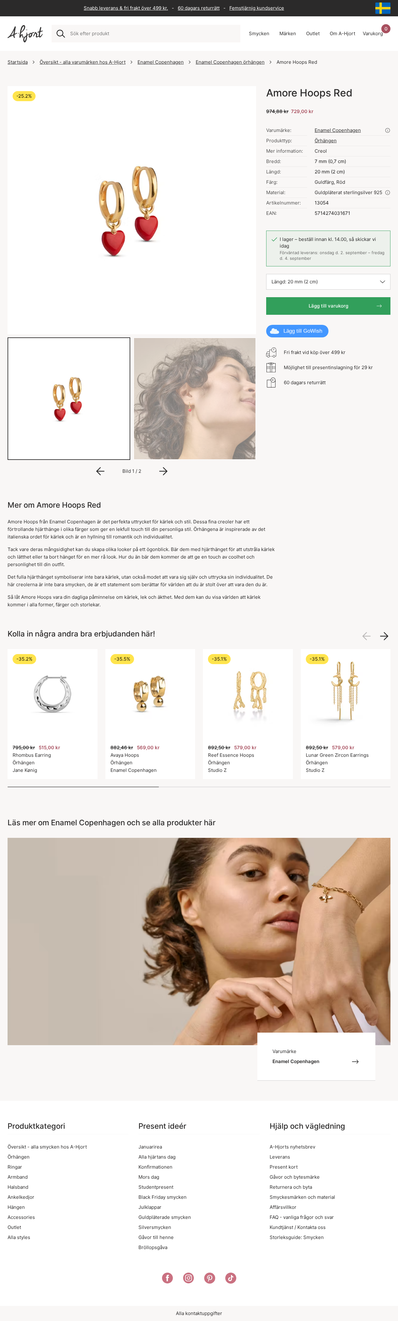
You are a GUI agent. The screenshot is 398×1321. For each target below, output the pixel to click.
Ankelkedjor (21, 1197)
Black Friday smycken (162, 1197)
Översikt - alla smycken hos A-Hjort (47, 1147)
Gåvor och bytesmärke (295, 1177)
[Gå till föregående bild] (100, 471)
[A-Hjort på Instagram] (188, 1279)
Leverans (280, 1157)
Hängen (16, 1207)
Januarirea (150, 1147)
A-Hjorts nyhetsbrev (292, 1147)
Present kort (284, 1167)
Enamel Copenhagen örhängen (230, 62)
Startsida (18, 62)
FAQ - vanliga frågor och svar (302, 1217)
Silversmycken (154, 1227)
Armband (18, 1177)
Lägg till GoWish (302, 331)
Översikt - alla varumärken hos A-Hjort (83, 62)
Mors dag (148, 1177)
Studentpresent (155, 1187)
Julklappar (149, 1207)
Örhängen (326, 141)
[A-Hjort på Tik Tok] (230, 1279)
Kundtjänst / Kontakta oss (298, 1227)
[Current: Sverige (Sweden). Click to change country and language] (382, 8)
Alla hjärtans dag (157, 1157)
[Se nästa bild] (384, 636)
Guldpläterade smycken (164, 1217)
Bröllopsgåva (152, 1247)
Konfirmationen (155, 1167)
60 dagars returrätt (199, 8)
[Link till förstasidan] (25, 33)
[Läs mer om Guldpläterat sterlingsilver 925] (387, 192)
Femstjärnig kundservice (256, 8)
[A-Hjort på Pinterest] (209, 1279)
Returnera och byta (291, 1187)
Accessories (21, 1217)
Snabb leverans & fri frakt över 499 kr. (126, 8)
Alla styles (19, 1237)
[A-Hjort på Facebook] (167, 1279)
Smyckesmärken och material (302, 1197)
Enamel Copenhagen (160, 62)
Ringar (15, 1167)
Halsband (18, 1187)
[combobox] (152, 33)
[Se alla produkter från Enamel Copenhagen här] (387, 130)
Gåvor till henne (156, 1237)
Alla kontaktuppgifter (199, 1313)
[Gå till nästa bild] (163, 471)
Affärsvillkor (283, 1207)
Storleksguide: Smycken (297, 1237)
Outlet (14, 1227)
